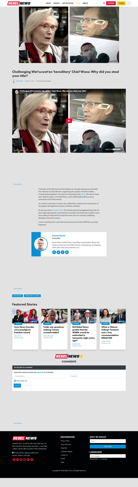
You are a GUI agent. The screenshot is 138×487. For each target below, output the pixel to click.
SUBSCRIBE (39, 372)
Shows (56, 3)
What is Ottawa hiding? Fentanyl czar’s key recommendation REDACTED (110, 332)
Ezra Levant (17, 336)
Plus (78, 3)
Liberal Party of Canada (32, 296)
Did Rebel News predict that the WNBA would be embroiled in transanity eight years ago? (83, 333)
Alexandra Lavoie (48, 336)
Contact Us (64, 455)
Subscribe (64, 448)
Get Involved (67, 3)
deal (83, 194)
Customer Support (66, 451)
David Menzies (76, 344)
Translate (104, 459)
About (85, 3)
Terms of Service (66, 444)
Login (62, 462)
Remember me (21, 381)
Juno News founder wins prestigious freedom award (24, 329)
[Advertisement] (69, 170)
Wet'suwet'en (17, 296)
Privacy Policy (65, 441)
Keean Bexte (19, 81)
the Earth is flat (57, 210)
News (48, 3)
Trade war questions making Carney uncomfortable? (53, 329)
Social (63, 458)
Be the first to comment (44, 81)
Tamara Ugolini (105, 341)
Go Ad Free (18, 184)
